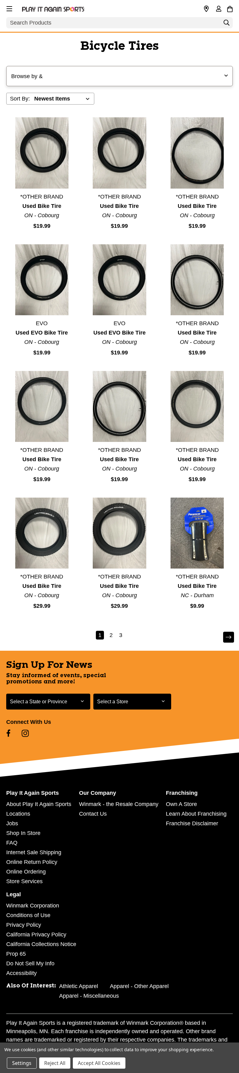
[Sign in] (218, 9)
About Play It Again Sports (38, 804)
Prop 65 (16, 954)
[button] (8, 8)
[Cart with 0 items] (230, 8)
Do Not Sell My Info (30, 963)
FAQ (11, 843)
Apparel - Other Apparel (139, 986)
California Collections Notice (41, 944)
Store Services (24, 881)
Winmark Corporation (32, 905)
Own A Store (181, 804)
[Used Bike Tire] (41, 153)
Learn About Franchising (196, 814)
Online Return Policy (31, 862)
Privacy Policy (23, 925)
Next (224, 637)
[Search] (227, 24)
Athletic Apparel (78, 986)
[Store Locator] (206, 9)
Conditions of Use (28, 915)
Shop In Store (23, 833)
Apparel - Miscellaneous (89, 996)
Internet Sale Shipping (33, 852)
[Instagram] (25, 733)
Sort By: (20, 99)
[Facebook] (8, 733)
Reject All (54, 1063)
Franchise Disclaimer (192, 823)
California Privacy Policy (36, 934)
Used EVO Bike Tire (42, 333)
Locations (18, 814)
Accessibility (21, 973)
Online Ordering (26, 872)
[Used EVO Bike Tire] (41, 280)
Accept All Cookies (99, 1063)
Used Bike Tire (41, 206)
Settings (21, 1063)
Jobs (12, 823)
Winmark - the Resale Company (118, 804)
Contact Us (93, 814)
